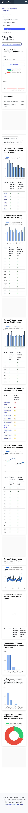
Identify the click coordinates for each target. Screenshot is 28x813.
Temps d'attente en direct (10, 20)
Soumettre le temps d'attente (11, 44)
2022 (5, 206)
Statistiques (6, 25)
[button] (26, 2)
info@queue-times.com (14, 804)
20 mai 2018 (7, 438)
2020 (5, 199)
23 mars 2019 (8, 422)
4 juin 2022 (7, 407)
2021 (5, 202)
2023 (5, 209)
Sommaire (6, 17)
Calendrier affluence (9, 22)
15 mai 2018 (7, 419)
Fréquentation (7, 32)
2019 (5, 196)
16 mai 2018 (7, 415)
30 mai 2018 (7, 435)
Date (4, 56)
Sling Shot (8, 29)
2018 (5, 193)
